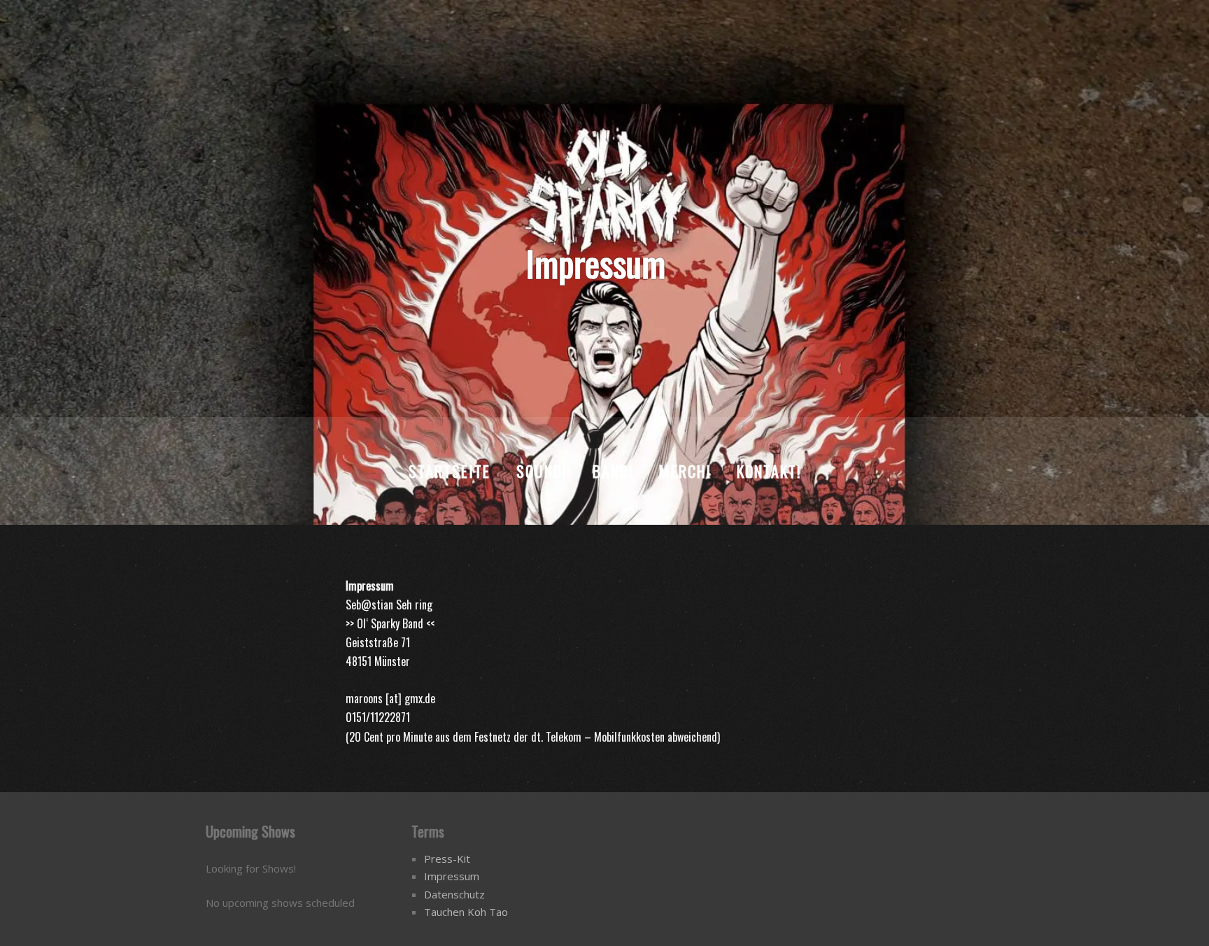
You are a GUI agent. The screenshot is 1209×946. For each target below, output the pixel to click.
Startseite (449, 471)
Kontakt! (769, 471)
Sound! (541, 471)
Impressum (451, 876)
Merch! (685, 471)
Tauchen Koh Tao (466, 912)
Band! (613, 471)
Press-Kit (447, 859)
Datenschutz (454, 894)
